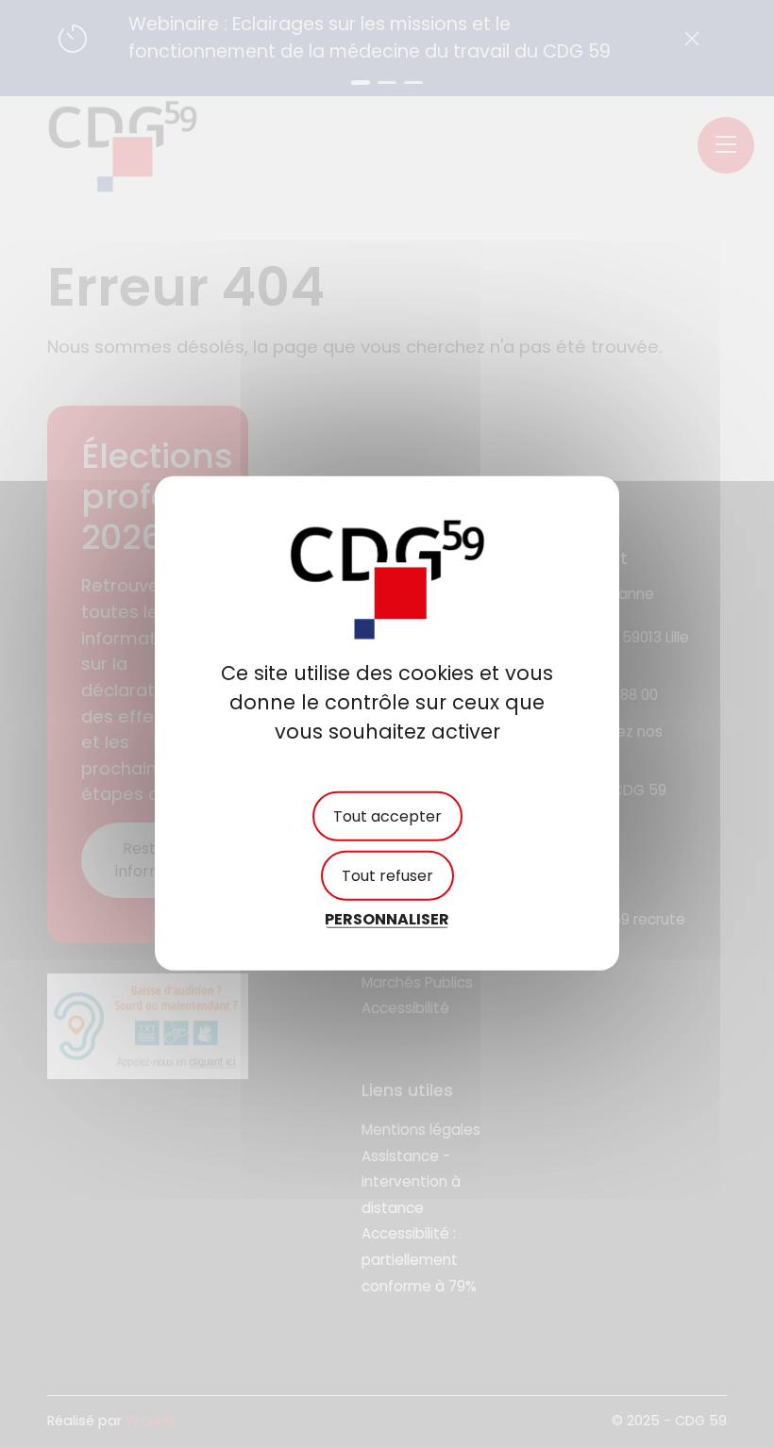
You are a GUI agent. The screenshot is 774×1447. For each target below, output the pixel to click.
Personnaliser (387, 919)
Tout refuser (387, 876)
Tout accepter (387, 816)
